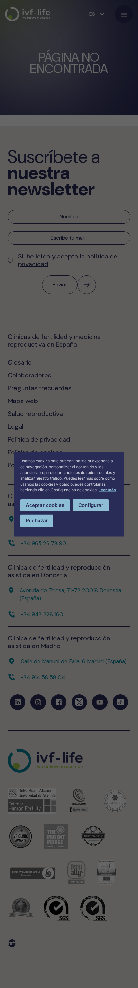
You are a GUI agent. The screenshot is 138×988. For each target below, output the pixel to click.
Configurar (90, 505)
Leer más (107, 489)
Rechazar (37, 521)
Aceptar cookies (45, 505)
